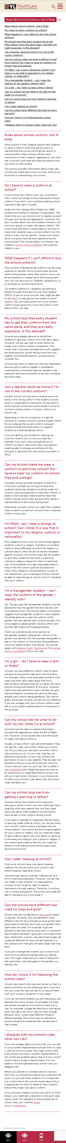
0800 (41, 1140)
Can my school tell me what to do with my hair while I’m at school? (30, 93)
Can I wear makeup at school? (21, 106)
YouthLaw (27, 6)
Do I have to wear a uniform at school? (26, 30)
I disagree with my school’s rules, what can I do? (31, 124)
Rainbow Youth (25, 648)
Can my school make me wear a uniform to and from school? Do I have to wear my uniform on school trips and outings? (31, 62)
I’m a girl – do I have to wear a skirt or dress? (29, 87)
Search (53, 8)
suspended (20, 1105)
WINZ (15, 298)
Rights (8, 1140)
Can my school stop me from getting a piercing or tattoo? (30, 101)
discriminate (45, 914)
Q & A (25, 1140)
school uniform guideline (28, 245)
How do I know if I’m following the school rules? (28, 119)
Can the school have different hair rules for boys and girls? (31, 112)
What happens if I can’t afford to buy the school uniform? (30, 36)
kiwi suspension (13, 769)
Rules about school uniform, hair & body (27, 26)
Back (59, 19)
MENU (60, 6)
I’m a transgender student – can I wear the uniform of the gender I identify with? (28, 82)
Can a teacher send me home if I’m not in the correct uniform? (29, 54)
